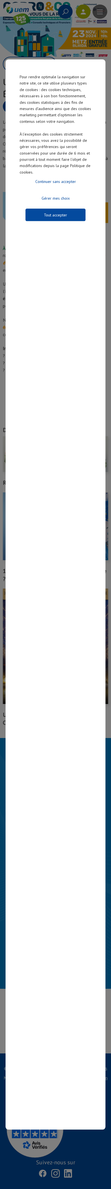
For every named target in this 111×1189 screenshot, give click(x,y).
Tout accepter (55, 215)
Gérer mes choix (56, 198)
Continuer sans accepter (55, 181)
